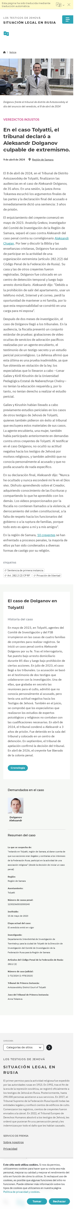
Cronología (18, 767)
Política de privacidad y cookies (21, 1191)
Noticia (12, 52)
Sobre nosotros (13, 1142)
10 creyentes (46, 535)
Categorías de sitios (19, 1047)
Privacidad (10, 1148)
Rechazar (59, 1201)
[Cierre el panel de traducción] (69, 4)
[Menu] (67, 19)
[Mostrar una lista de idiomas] (60, 4)
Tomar (37, 1201)
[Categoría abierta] (49, 1047)
